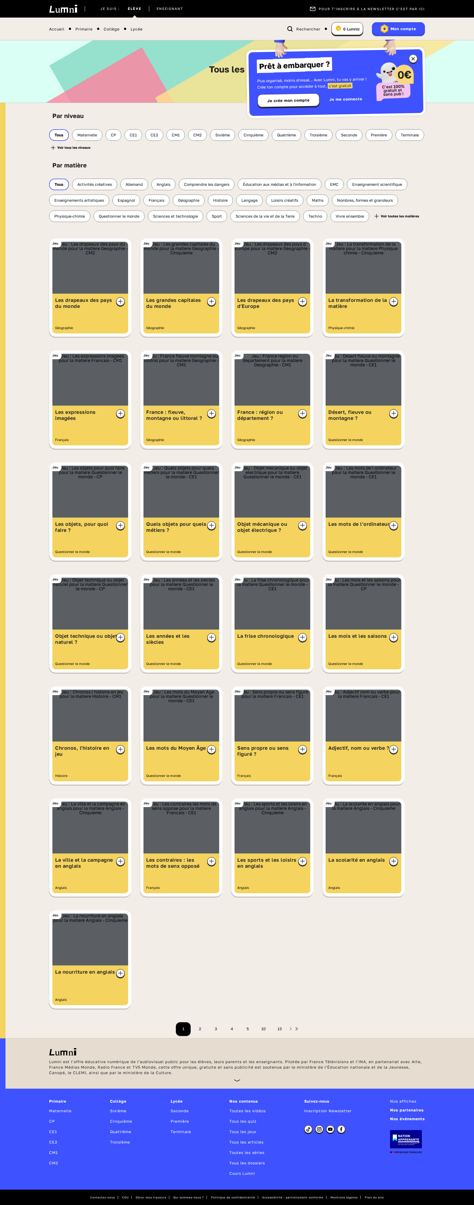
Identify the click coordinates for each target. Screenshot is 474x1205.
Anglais (163, 184)
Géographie (188, 200)
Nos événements (407, 1118)
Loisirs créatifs (284, 200)
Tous (59, 135)
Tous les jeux (242, 1131)
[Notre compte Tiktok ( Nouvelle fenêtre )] (308, 1129)
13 (280, 1028)
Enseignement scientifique (377, 184)
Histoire (220, 200)
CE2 (154, 135)
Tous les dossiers (247, 1163)
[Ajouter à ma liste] (120, 301)
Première (379, 135)
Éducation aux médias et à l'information (279, 184)
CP (113, 135)
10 (263, 1028)
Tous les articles (246, 1142)
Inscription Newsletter (328, 1110)
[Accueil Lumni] (63, 9)
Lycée (137, 29)
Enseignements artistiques (79, 200)
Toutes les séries (246, 1152)
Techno (315, 216)
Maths (317, 200)
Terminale (410, 135)
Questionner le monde (119, 216)
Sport (217, 216)
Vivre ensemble (350, 216)
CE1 (133, 135)
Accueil (56, 29)
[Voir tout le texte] (237, 1080)
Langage (249, 200)
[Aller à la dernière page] (296, 1029)
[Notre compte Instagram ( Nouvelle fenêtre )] (319, 1129)
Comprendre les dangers (206, 184)
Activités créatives (94, 184)
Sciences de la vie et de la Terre (265, 216)
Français (156, 200)
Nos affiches (403, 1101)
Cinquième (253, 135)
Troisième (318, 135)
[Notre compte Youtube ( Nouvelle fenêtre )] (330, 1129)
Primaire (84, 29)
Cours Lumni (242, 1173)
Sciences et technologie (175, 216)
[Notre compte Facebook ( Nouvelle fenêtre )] (341, 1129)
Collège (112, 29)
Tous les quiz (242, 1121)
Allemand (134, 184)
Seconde (349, 135)
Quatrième (286, 135)
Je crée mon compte (288, 100)
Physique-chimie (69, 216)
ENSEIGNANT (170, 8)
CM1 (176, 135)
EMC (334, 184)
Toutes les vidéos (247, 1110)
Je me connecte (345, 99)
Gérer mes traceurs (151, 1197)
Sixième (222, 135)
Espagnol (126, 200)
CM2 (197, 135)
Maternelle (87, 135)
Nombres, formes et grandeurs (365, 200)
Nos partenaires (407, 1110)
